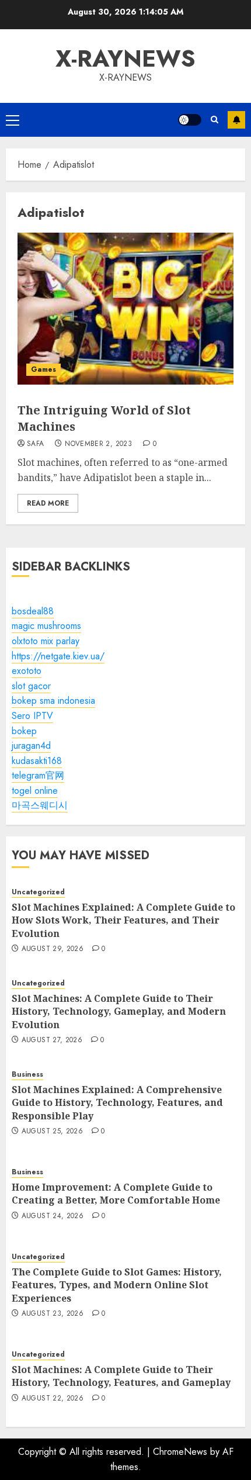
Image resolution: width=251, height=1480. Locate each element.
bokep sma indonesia (53, 700)
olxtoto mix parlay (45, 641)
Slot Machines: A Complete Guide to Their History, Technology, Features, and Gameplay (121, 1376)
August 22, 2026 (52, 1398)
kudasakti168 (37, 760)
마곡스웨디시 (40, 805)
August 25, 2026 (52, 1131)
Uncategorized (38, 892)
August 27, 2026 (52, 1040)
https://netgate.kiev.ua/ (58, 656)
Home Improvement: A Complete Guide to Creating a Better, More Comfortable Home (116, 1193)
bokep (24, 731)
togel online (35, 790)
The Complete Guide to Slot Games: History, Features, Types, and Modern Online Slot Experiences (117, 1285)
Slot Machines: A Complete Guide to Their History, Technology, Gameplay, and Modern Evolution (119, 1011)
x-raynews (125, 58)
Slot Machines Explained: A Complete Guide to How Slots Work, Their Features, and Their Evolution (123, 920)
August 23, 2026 (52, 1314)
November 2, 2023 (98, 444)
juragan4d (31, 745)
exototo (26, 670)
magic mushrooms (46, 625)
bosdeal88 (33, 611)
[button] (12, 120)
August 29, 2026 (52, 949)
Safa (35, 444)
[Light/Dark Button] (189, 120)
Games (43, 369)
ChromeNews (180, 1451)
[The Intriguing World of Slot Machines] (125, 309)
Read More (48, 503)
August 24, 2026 (52, 1216)
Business (27, 1075)
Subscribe (236, 120)
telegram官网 (38, 775)
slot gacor (31, 686)
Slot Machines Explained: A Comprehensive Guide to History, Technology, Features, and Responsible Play (117, 1102)
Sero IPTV (32, 715)
